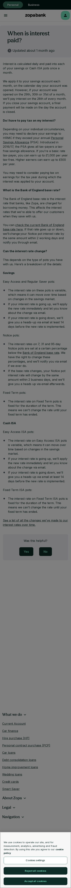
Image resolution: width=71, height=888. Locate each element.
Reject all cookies (35, 870)
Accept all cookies (35, 881)
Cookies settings (35, 860)
